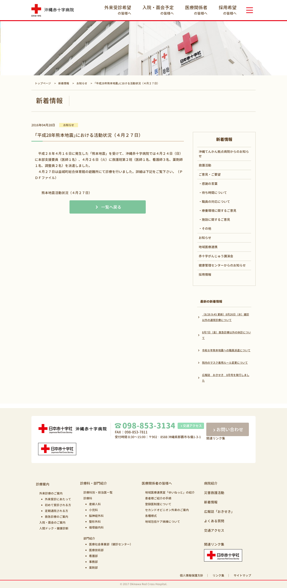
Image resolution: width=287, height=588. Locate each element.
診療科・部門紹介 (93, 483)
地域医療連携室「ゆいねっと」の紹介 (170, 492)
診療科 (87, 498)
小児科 (93, 510)
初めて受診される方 (58, 505)
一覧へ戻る (111, 207)
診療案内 (42, 484)
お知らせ (205, 238)
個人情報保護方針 (191, 575)
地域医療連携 (208, 247)
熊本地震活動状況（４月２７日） (66, 192)
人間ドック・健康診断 (53, 528)
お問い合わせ (229, 429)
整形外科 (95, 522)
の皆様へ (117, 10)
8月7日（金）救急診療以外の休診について (226, 335)
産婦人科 (95, 504)
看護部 (93, 556)
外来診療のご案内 (51, 493)
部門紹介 (89, 538)
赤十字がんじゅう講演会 (216, 256)
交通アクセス (192, 426)
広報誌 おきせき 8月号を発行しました (225, 378)
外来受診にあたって (58, 499)
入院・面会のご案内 (52, 522)
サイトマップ (242, 575)
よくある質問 (214, 521)
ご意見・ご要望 (210, 174)
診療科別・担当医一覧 (98, 492)
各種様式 (151, 516)
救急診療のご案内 (56, 517)
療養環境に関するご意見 (219, 210)
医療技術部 (96, 550)
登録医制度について (158, 504)
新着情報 (210, 502)
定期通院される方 (56, 511)
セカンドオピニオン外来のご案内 (167, 510)
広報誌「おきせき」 (219, 511)
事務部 (93, 562)
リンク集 (218, 575)
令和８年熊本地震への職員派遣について (226, 350)
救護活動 (205, 165)
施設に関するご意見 (216, 219)
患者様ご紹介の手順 (158, 498)
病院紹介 (210, 483)
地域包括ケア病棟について (162, 522)
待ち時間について (214, 192)
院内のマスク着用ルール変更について (225, 363)
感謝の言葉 (209, 183)
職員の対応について (216, 201)
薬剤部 (93, 568)
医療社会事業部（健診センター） (111, 544)
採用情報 (205, 274)
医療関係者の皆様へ (157, 483)
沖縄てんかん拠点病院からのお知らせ (224, 153)
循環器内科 (96, 527)
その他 (206, 228)
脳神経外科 (96, 516)
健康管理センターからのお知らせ (222, 265)
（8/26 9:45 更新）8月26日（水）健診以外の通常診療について (225, 317)
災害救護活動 (214, 492)
